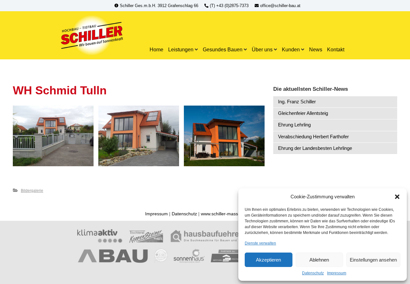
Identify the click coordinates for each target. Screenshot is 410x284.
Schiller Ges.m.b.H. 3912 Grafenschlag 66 (159, 6)
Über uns (262, 49)
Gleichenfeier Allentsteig (303, 113)
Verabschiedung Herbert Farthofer (313, 136)
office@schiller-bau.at (279, 6)
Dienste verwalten (260, 243)
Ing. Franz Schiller (297, 101)
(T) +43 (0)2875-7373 (229, 6)
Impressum (336, 273)
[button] (397, 197)
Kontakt (335, 49)
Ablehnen (319, 259)
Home (156, 49)
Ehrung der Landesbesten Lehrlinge (315, 148)
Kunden (291, 49)
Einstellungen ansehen (373, 259)
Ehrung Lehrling (294, 124)
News (315, 49)
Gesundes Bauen (222, 49)
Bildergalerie (32, 190)
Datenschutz (313, 273)
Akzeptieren (268, 259)
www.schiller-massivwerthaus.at (233, 213)
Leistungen (180, 49)
